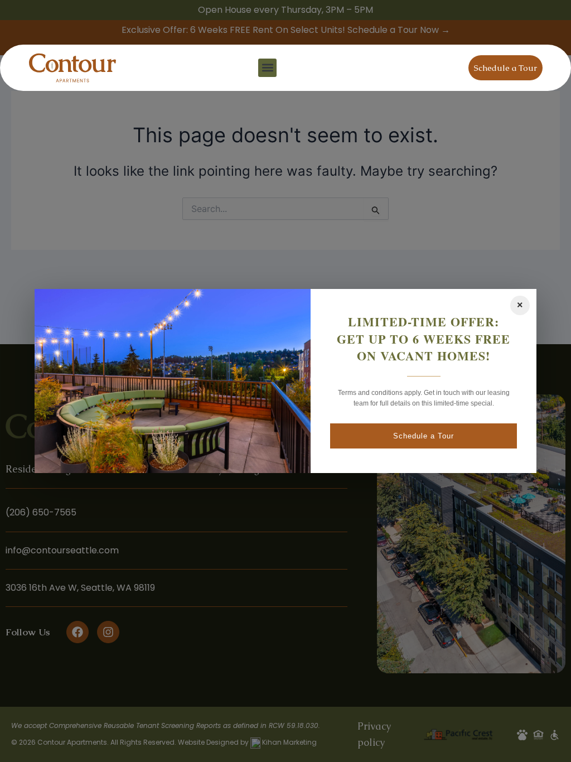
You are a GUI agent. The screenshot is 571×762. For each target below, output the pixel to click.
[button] (267, 68)
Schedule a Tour (423, 436)
